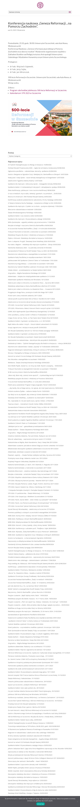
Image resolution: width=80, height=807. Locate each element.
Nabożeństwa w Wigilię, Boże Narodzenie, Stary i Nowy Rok (28, 442)
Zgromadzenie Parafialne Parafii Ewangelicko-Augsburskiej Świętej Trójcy (33, 414)
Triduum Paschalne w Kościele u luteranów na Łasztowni (28, 232)
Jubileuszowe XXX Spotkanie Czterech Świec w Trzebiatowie (28, 260)
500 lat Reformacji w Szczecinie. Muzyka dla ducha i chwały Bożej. (31, 717)
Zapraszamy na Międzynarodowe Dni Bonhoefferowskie (27, 541)
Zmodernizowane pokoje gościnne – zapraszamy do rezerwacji (29, 557)
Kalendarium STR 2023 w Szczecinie (25, 93)
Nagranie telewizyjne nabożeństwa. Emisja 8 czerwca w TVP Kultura (31, 350)
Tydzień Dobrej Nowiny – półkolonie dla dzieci (24, 554)
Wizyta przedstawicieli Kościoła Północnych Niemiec (26, 755)
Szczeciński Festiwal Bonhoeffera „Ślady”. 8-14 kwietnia (27, 583)
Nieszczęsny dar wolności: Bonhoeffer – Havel (24, 761)
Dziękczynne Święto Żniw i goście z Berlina (23, 707)
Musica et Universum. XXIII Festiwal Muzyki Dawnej (26, 197)
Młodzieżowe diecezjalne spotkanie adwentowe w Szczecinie (29, 449)
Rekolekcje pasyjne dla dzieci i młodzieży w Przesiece (26, 379)
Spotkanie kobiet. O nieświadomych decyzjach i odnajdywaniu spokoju (32, 187)
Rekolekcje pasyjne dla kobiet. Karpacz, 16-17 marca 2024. (28, 599)
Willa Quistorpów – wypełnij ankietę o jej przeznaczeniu (27, 222)
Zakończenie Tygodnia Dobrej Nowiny (21, 181)
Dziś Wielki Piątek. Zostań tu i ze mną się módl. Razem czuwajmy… (31, 366)
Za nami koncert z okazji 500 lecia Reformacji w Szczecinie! (28, 710)
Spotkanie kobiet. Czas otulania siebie (21, 216)
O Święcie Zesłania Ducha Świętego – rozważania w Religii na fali (30, 203)
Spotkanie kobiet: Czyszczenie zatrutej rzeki (23, 764)
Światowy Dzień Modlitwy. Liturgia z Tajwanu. (24, 793)
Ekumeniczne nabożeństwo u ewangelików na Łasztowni (27, 254)
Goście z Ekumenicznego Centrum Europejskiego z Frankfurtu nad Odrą (33, 713)
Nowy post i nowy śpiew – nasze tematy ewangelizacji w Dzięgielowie (32, 178)
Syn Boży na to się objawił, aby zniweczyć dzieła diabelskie (28, 394)
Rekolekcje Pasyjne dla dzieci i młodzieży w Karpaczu (26, 235)
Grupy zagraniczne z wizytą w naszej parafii (23, 327)
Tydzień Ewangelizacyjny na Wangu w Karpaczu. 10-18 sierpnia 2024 (32, 551)
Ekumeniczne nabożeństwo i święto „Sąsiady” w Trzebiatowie (29, 347)
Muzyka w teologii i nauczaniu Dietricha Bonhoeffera (26, 225)
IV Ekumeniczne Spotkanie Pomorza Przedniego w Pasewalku (29, 729)
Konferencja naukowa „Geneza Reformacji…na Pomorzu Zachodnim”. (32, 697)
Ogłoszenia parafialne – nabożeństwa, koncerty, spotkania (28, 171)
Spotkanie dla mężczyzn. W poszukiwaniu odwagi (25, 219)
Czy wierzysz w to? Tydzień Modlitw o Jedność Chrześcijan (28, 417)
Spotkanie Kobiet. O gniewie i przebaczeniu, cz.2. (25, 321)
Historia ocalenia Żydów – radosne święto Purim (24, 391)
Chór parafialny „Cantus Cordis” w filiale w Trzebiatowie (27, 315)
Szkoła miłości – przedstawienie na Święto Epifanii (25, 270)
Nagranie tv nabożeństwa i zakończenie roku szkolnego (27, 733)
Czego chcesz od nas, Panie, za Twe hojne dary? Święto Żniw (29, 318)
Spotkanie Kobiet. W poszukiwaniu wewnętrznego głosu (27, 672)
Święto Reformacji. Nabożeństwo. (19, 678)
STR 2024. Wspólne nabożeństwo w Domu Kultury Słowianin (29, 477)
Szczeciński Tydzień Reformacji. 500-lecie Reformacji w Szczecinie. (31, 701)
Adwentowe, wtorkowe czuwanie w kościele (23, 452)
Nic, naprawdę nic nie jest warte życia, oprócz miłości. (27, 401)
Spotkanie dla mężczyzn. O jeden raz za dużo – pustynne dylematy (31, 206)
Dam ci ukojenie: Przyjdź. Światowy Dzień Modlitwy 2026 (27, 241)
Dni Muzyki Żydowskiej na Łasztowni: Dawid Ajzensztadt (27, 337)
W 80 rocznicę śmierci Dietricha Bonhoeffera (23, 372)
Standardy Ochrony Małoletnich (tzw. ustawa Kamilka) (27, 544)
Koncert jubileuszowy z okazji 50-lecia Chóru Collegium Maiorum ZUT (32, 758)
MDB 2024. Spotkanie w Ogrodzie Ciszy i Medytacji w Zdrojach (29, 535)
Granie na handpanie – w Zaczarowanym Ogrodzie (25, 538)
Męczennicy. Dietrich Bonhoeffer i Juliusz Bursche (25, 592)
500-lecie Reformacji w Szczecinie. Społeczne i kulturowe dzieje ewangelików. (35, 653)
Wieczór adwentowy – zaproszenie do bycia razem (25, 439)
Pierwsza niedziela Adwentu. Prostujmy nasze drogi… (26, 656)
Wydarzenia (21, 30)
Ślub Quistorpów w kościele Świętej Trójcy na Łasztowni (27, 631)
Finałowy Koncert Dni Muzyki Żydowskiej (22, 704)
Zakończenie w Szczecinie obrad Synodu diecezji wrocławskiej (29, 302)
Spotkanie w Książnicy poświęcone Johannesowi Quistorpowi (29, 662)
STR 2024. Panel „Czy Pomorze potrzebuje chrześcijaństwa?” (29, 503)
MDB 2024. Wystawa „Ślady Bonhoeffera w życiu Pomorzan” (28, 532)
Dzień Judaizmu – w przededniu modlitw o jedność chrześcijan (30, 627)
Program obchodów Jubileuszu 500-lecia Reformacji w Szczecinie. (38, 90)
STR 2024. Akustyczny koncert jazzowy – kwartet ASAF (26, 481)
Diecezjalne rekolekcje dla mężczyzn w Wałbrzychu (25, 784)
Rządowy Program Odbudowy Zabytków (22, 461)
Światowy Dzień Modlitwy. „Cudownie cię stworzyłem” (26, 398)
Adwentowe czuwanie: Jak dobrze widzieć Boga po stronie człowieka (31, 446)
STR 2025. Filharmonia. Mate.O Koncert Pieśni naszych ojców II (30, 308)
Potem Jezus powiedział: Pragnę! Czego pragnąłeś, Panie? (28, 385)
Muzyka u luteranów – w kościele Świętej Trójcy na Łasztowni (29, 474)
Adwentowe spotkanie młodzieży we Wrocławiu (24, 280)
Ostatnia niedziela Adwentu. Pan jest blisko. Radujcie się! (28, 436)
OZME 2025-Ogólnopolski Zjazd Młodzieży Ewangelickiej (27, 312)
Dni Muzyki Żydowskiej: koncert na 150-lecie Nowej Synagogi (29, 331)
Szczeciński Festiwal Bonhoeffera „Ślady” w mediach (26, 579)
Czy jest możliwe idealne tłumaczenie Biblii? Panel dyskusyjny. (29, 691)
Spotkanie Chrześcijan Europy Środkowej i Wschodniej (27, 576)
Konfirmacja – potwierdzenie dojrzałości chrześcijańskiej (27, 567)
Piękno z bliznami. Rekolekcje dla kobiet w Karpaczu (26, 238)
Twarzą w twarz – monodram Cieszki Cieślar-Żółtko (25, 404)
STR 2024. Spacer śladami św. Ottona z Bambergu (25, 487)
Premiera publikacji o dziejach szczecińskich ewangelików (28, 512)
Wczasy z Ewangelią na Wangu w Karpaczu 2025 (25, 353)
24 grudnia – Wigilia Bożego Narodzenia (22, 433)
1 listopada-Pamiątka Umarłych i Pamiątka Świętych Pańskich (29, 490)
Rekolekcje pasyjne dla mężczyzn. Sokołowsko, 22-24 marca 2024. (30, 611)
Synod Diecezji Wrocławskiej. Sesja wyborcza (23, 780)
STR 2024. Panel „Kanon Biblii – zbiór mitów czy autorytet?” (28, 500)
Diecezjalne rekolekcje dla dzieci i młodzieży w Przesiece (27, 774)
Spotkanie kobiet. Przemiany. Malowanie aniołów (25, 570)
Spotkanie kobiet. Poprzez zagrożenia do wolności (25, 650)
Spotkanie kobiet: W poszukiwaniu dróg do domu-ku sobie (28, 790)
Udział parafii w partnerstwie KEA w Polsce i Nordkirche (27, 299)
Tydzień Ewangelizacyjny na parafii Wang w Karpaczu (26, 723)
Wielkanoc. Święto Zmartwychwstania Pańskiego (24, 363)
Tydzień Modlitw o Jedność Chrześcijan (21, 624)
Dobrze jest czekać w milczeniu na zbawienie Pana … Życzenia (29, 283)
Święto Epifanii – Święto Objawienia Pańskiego (24, 430)
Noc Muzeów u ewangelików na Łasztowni (22, 359)
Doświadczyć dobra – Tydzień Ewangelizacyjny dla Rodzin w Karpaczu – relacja (35, 343)
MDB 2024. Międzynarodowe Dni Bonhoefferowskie (26, 522)
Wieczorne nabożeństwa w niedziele (20, 209)
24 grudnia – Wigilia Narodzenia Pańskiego (23, 273)
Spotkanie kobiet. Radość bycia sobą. (21, 720)
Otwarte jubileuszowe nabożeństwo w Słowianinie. (25, 681)
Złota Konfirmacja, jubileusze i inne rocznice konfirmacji (27, 190)
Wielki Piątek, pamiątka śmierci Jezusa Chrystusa (25, 768)
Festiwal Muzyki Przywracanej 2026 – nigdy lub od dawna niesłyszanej (32, 168)
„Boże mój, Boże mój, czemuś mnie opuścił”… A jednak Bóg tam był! (31, 375)
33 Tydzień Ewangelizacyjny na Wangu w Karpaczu (25, 165)
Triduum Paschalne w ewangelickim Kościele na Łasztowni (28, 369)
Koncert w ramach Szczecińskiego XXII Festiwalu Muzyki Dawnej (30, 356)
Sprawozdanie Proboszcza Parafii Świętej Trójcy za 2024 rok (28, 407)
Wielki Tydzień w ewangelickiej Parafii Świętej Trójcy (26, 589)
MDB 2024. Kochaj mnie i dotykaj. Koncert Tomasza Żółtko (28, 516)
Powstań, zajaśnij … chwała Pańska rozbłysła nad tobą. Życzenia (30, 455)
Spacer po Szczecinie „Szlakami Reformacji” (23, 685)
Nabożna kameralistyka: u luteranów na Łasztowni (25, 468)
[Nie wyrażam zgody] (77, 801)
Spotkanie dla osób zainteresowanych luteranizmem (26, 669)
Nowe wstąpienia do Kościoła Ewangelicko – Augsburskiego (28, 739)
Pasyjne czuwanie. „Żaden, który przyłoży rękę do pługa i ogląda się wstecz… (34, 605)
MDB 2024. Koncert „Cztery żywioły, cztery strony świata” (27, 525)
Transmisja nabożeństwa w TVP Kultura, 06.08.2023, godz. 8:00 (30, 726)
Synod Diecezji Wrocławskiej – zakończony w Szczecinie (27, 509)
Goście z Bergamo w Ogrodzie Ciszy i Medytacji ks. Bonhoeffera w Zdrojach (34, 174)
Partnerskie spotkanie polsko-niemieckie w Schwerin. (26, 666)
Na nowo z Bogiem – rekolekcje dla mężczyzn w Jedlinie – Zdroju (30, 244)
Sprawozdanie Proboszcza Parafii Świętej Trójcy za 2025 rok (28, 251)
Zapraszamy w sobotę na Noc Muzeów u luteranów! (26, 752)
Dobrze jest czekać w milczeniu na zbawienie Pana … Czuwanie (30, 289)
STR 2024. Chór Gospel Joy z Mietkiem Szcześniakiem (26, 496)
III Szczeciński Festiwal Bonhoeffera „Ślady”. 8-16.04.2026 (28, 229)
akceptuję (40, 804)
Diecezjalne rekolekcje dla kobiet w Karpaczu (23, 777)
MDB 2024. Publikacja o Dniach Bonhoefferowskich (25, 519)
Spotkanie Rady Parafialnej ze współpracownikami (25, 257)
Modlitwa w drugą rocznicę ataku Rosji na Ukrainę (25, 608)
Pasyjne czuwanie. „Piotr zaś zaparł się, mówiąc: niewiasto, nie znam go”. (33, 602)
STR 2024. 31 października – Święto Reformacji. (24, 493)
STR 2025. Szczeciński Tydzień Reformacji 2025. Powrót (27, 305)
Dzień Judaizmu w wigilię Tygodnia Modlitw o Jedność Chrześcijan (31, 420)
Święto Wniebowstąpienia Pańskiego (20, 213)
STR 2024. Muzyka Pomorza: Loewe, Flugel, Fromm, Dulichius (29, 484)
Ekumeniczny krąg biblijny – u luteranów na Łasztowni (27, 264)
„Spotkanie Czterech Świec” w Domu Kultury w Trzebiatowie (29, 621)
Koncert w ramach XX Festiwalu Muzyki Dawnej (24, 742)
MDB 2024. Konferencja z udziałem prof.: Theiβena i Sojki (28, 528)
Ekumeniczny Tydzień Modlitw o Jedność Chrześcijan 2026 (28, 267)
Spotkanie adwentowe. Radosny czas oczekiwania (25, 646)
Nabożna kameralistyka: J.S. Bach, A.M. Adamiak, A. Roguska (29, 465)
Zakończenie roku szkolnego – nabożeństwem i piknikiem (28, 560)
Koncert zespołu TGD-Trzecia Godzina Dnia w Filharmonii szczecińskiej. (33, 675)
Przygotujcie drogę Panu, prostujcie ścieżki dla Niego (26, 292)
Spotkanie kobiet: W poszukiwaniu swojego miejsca (26, 745)
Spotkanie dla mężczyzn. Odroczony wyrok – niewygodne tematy (30, 184)
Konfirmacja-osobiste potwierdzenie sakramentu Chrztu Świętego (31, 200)
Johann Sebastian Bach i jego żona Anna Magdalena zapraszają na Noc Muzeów (36, 749)
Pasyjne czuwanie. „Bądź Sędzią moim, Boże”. (24, 595)
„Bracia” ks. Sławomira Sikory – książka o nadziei (24, 573)
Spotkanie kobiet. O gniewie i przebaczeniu (23, 334)
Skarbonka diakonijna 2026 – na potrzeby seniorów (25, 248)
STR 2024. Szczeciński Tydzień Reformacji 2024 (24, 506)
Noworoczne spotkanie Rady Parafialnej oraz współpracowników (30, 618)
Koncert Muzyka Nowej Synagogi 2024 (21, 548)
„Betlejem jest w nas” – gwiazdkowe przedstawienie (26, 426)
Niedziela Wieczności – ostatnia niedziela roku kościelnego (28, 471)
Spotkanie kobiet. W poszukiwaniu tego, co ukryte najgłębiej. (29, 634)
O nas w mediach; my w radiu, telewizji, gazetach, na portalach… (30, 194)
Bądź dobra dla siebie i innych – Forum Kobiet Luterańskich (28, 324)
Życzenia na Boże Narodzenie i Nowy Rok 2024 (24, 640)
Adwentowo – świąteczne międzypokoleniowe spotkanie (27, 276)
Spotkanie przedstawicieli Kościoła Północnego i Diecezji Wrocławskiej (32, 787)
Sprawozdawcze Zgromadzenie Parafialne (22, 615)
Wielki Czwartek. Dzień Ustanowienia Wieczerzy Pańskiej (27, 771)
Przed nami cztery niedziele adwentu (21, 296)
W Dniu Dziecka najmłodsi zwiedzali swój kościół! (25, 736)
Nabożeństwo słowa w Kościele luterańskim (23, 410)
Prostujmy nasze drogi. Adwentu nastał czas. (23, 458)
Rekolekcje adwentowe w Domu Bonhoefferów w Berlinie (27, 286)
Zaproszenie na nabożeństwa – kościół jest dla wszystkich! (28, 340)
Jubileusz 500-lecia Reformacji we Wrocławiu (23, 694)
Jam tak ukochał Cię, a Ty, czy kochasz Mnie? (23, 586)
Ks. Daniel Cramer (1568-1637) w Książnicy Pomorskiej (27, 659)
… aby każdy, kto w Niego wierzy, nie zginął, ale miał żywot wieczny (31, 388)
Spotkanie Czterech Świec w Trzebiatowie (22, 423)
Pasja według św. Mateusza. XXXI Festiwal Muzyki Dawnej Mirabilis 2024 (33, 564)
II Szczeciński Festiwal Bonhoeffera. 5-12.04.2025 (25, 382)
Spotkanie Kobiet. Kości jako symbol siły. (22, 688)
